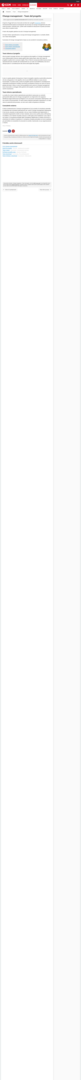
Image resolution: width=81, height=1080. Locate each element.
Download (25, 5)
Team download (7, 154)
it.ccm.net (38, 183)
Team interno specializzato (12, 46)
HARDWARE (61, 8)
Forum (14, 5)
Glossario (33, 5)
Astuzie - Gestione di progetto (21, 148)
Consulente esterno (10, 48)
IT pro (14, 11)
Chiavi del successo (44, 189)
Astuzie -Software (21, 152)
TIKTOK (50, 8)
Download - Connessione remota (20, 150)
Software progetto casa (9, 152)
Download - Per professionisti (20, 154)
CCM (34, 183)
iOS (27, 8)
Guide (19, 5)
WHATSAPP (45, 8)
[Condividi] (9, 131)
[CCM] (6, 5)
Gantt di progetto (7, 148)
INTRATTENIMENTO (16, 8)
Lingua (77, 1)
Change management (23, 11)
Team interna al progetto (12, 45)
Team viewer (6, 150)
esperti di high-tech (33, 135)
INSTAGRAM (38, 8)
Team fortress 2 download (10, 156)
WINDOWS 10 (32, 8)
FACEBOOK (55, 8)
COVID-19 (3, 8)
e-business (38, 23)
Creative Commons (15, 184)
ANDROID (23, 8)
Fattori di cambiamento (10, 189)
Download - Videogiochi (24, 156)
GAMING (8, 8)
